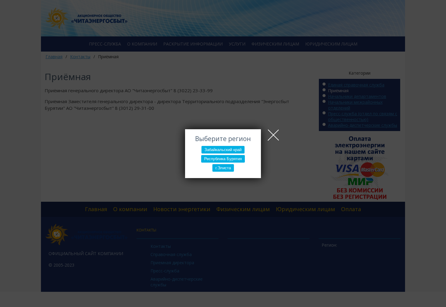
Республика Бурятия (223, 159)
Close (273, 135)
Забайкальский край (223, 149)
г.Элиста (223, 168)
